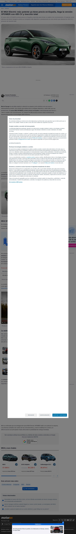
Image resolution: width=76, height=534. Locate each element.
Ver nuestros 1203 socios (15, 182)
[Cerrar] (63, 522)
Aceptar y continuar (59, 415)
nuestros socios (31, 157)
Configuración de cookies (24, 139)
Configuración (44, 415)
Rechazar (31, 415)
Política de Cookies (37, 138)
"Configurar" (35, 163)
